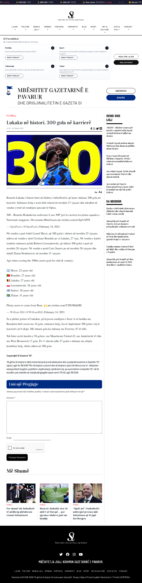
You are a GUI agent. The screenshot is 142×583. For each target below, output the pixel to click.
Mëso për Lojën (126, 57)
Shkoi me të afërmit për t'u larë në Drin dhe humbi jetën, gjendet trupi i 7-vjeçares (120, 237)
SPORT (86, 571)
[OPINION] (47, 29)
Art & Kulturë (105, 28)
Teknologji (9, 66)
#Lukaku (28, 215)
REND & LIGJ (37, 571)
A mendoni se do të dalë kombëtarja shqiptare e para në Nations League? (83, 52)
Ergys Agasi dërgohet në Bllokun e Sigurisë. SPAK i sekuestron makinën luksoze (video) (119, 160)
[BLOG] (84, 29)
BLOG (79, 571)
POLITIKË (26, 571)
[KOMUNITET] (73, 29)
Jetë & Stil (117, 28)
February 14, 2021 (49, 226)
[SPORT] (93, 29)
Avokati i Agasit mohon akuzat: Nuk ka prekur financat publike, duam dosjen (120, 146)
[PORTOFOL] (59, 29)
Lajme (15, 26)
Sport (93, 26)
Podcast (128, 26)
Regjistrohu (126, 62)
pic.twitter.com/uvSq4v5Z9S (74, 220)
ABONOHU (121, 90)
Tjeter (61, 66)
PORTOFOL (58, 571)
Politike (8, 48)
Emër (9, 437)
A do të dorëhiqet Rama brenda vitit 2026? (20, 51)
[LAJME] (14, 29)
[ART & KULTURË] (104, 32)
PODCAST (123, 571)
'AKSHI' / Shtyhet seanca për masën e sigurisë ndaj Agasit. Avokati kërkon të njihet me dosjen (119, 131)
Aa (96, 192)
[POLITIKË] (25, 29)
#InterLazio (50, 220)
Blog (84, 26)
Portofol (59, 26)
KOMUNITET (70, 571)
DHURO (121, 97)
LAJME (17, 571)
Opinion (47, 26)
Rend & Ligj (36, 28)
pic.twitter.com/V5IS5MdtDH (64, 305)
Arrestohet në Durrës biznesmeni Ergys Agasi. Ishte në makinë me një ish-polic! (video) (120, 188)
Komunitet (73, 26)
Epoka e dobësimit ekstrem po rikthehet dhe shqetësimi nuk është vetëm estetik (120, 211)
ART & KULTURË (98, 571)
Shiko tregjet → (14, 57)
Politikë (25, 26)
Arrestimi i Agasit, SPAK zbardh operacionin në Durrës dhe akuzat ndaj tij (120, 174)
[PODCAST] (128, 29)
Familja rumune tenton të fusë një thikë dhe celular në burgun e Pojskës (120, 249)
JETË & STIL (112, 571)
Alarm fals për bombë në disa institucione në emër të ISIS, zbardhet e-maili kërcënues (119, 262)
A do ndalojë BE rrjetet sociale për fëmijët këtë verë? (24, 70)
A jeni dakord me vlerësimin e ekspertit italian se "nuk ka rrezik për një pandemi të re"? (83, 71)
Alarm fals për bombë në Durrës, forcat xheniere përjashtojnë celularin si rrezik (120, 224)
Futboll (11, 115)
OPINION (48, 571)
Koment (11, 397)
